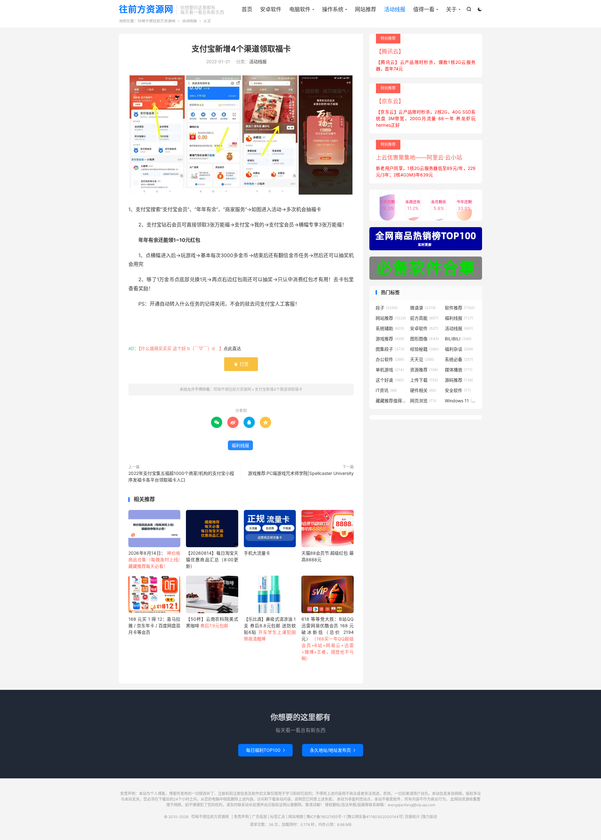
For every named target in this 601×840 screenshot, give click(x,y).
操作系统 (332, 9)
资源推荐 (424, 369)
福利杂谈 (459, 349)
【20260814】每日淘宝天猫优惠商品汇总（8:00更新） (212, 559)
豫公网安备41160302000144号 (375, 816)
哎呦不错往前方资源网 (156, 20)
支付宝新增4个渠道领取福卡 (241, 48)
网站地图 (295, 816)
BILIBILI (458, 338)
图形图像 (424, 338)
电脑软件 (300, 9)
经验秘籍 (424, 349)
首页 (247, 9)
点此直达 (232, 348)
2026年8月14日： (154, 559)
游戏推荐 (390, 338)
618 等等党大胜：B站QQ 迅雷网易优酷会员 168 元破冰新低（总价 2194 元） (327, 638)
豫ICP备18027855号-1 (325, 816)
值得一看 (423, 9)
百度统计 (412, 816)
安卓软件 (270, 9)
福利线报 (240, 445)
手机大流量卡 (257, 553)
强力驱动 (429, 816)
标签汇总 (277, 816)
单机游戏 (390, 369)
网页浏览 (423, 400)
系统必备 (459, 359)
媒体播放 (458, 369)
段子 (387, 307)
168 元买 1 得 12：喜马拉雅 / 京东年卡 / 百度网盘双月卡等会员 (154, 625)
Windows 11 (460, 400)
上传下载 (424, 380)
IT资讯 (386, 390)
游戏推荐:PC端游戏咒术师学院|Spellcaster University (301, 473)
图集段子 (390, 349)
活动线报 (394, 9)
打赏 (241, 364)
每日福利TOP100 (265, 750)
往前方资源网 (146, 10)
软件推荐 (460, 307)
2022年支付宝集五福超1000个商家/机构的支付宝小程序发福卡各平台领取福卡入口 (181, 476)
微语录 (423, 307)
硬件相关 (423, 390)
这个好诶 (390, 380)
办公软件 (390, 359)
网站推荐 (365, 9)
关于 (451, 9)
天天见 (422, 359)
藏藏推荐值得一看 (391, 400)
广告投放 (259, 816)
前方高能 (424, 318)
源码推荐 (459, 380)
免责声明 (241, 816)
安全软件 (458, 390)
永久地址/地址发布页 (332, 750)
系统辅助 (390, 328)
